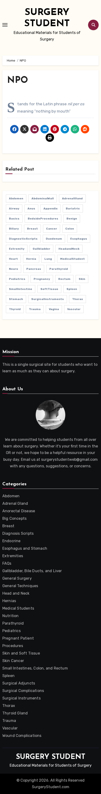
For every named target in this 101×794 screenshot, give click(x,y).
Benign (71, 218)
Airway (14, 208)
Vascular (74, 309)
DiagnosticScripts (23, 238)
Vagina (54, 309)
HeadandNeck (68, 248)
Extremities (12, 556)
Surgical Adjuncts (18, 683)
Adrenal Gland (15, 503)
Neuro (13, 269)
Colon (69, 228)
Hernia (31, 258)
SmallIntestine (20, 289)
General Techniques (20, 586)
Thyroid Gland (15, 713)
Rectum (64, 279)
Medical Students (18, 608)
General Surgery (17, 578)
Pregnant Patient (18, 638)
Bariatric (73, 208)
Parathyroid (58, 269)
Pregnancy (42, 279)
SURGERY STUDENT (50, 757)
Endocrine (11, 541)
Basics (14, 218)
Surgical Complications (23, 690)
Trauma (35, 309)
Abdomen (16, 198)
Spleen (71, 289)
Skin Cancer (13, 661)
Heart (13, 258)
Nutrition (10, 616)
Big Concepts (14, 518)
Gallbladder (41, 248)
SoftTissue (49, 289)
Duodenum (54, 238)
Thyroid (15, 309)
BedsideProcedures (43, 218)
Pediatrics (17, 279)
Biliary (14, 228)
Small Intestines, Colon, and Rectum (35, 668)
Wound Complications (22, 735)
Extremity (16, 248)
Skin (82, 279)
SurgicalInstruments (47, 299)
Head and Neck (16, 593)
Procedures (12, 646)
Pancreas (33, 269)
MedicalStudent (72, 258)
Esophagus (78, 238)
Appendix (50, 208)
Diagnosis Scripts (18, 533)
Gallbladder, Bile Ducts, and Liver (32, 571)
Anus (31, 208)
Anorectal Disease (18, 511)
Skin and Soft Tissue (21, 653)
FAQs (7, 563)
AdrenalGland (72, 198)
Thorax (77, 299)
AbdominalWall (42, 198)
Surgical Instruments (21, 698)
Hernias (9, 601)
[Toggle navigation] (5, 24)
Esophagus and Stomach (24, 548)
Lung (48, 258)
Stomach (16, 299)
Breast (32, 228)
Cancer (51, 228)
